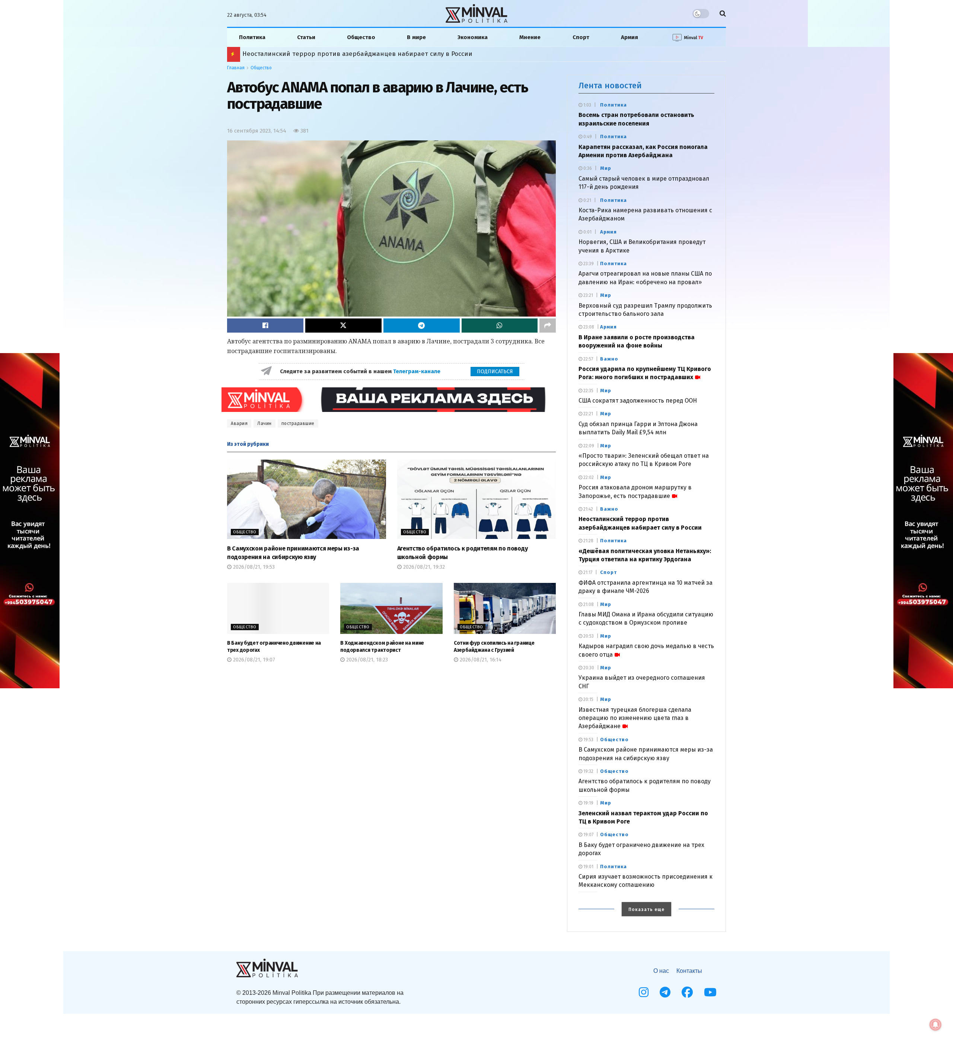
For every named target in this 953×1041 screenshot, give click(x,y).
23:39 (588, 263)
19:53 (587, 739)
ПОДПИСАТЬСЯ (495, 371)
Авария (239, 423)
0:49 (587, 136)
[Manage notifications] (935, 1025)
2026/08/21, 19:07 (253, 660)
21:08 (588, 604)
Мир (605, 168)
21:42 (587, 509)
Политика (252, 37)
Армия (629, 37)
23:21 (587, 295)
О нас (661, 971)
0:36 (587, 168)
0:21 (586, 200)
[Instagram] (643, 992)
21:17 (587, 572)
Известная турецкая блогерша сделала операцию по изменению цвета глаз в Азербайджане (635, 718)
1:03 (586, 105)
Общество (361, 37)
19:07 (587, 834)
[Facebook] (687, 992)
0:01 (587, 232)
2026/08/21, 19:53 (253, 567)
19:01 (587, 866)
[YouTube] (710, 992)
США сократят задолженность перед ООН (638, 400)
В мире (416, 37)
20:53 (588, 636)
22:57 (587, 359)
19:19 (587, 803)
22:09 (588, 445)
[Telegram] (665, 992)
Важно (609, 359)
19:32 (587, 771)
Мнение (530, 37)
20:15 (587, 699)
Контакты (689, 971)
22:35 (587, 390)
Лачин (264, 423)
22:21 (587, 413)
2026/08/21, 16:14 (479, 660)
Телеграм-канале (417, 371)
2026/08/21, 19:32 (423, 567)
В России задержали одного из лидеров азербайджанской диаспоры (350, 54)
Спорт (581, 37)
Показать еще (646, 909)
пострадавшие (298, 423)
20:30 (588, 667)
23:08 (588, 327)
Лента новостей (610, 85)
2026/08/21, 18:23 (366, 660)
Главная (236, 67)
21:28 (587, 540)
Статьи (306, 37)
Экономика (473, 37)
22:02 (588, 477)
